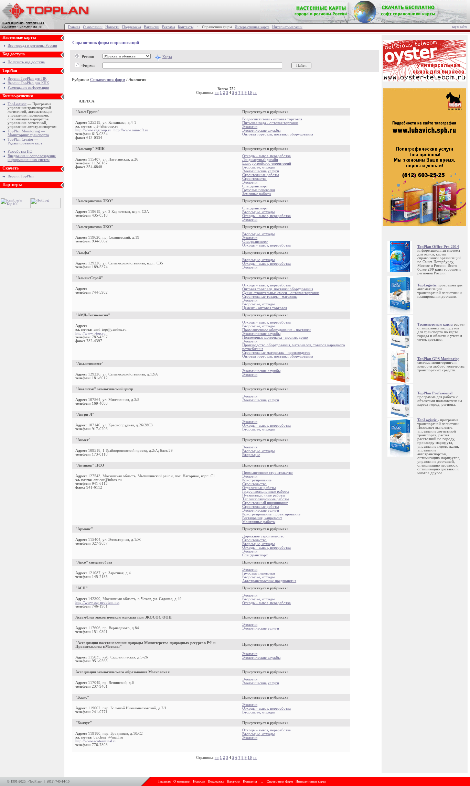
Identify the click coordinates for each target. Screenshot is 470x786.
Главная (74, 27)
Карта (167, 57)
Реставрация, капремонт (262, 518)
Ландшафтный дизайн (260, 160)
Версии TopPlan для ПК (27, 78)
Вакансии (151, 27)
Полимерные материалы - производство (275, 337)
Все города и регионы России (32, 45)
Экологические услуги (260, 171)
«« (217, 93)
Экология (249, 127)
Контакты (185, 27)
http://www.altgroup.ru (93, 130)
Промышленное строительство (267, 472)
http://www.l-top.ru (90, 333)
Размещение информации (28, 87)
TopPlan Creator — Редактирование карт (25, 141)
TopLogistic (17, 104)
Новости (112, 27)
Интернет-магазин (287, 27)
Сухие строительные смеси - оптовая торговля (280, 293)
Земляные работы (256, 194)
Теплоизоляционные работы (265, 499)
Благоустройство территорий (266, 163)
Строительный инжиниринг (265, 503)
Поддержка (131, 27)
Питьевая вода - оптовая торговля (270, 123)
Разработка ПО (20, 151)
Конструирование (256, 480)
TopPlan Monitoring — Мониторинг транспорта (28, 133)
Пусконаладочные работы (263, 495)
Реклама (168, 27)
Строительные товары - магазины (269, 296)
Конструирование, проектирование (271, 514)
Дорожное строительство (263, 536)
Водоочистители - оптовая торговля (272, 119)
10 (250, 93)
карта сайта (459, 27)
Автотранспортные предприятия (269, 581)
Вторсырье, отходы (258, 167)
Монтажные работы (258, 522)
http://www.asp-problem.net (97, 602)
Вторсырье (251, 455)
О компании (93, 27)
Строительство (254, 179)
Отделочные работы (259, 488)
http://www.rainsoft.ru (131, 130)
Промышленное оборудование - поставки (276, 330)
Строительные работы (260, 175)
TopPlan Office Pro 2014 (438, 247)
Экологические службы (261, 130)
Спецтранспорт (255, 186)
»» (255, 93)
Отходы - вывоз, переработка (266, 156)
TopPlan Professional (434, 393)
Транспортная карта (435, 324)
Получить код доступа (26, 62)
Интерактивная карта (252, 27)
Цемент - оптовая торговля (264, 308)
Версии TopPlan (21, 176)
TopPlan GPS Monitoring (438, 359)
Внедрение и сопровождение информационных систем (32, 158)
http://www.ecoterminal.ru (96, 741)
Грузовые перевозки (258, 190)
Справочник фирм (107, 79)
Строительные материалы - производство (276, 352)
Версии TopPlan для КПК (28, 83)
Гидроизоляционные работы (265, 491)
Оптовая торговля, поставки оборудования (277, 134)
